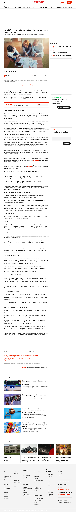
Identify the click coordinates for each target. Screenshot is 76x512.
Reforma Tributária (38, 471)
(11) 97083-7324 (63, 500)
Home (5, 27)
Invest (7, 7)
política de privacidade (29, 510)
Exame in (50, 476)
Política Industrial (38, 493)
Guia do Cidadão (26, 473)
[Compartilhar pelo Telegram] (11, 71)
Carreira (6, 482)
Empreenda (50, 492)
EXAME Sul (36, 476)
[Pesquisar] (7, 2)
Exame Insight (7, 488)
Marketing (16, 473)
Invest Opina (38, 7)
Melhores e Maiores (38, 498)
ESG (5, 486)
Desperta (50, 481)
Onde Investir (68, 7)
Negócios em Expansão (37, 503)
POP (15, 486)
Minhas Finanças (60, 7)
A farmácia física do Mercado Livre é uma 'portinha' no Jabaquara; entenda (62, 51)
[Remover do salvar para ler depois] (18, 71)
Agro (49, 490)
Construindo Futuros (38, 480)
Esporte (15, 475)
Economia (6, 484)
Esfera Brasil (29, 455)
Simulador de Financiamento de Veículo (27, 496)
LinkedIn (60, 473)
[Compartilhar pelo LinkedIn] (9, 71)
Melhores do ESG (38, 500)
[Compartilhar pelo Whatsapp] (4, 71)
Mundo (15, 469)
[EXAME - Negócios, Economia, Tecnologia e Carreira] (38, 2)
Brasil (5, 479)
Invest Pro (45, 7)
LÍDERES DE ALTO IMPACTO (8, 477)
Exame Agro (16, 478)
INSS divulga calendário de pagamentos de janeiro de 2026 (62, 56)
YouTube (60, 471)
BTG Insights (18, 7)
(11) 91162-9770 (63, 484)
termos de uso (13, 510)
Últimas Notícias (7, 474)
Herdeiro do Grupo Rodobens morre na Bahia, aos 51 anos (62, 47)
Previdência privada (22, 363)
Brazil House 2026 (38, 474)
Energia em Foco (38, 482)
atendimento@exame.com (63, 489)
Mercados (52, 7)
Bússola (36, 478)
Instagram (60, 475)
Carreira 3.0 (50, 478)
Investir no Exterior (38, 485)
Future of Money (17, 482)
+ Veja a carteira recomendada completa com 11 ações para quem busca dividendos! (25, 85)
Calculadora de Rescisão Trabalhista (27, 488)
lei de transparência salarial (41, 510)
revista (49, 471)
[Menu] (5, 2)
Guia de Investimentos (28, 7)
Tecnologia (16, 480)
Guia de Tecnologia (27, 475)
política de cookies (20, 510)
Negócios (6, 496)
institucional (7, 510)
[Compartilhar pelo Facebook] (7, 71)
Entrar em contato (62, 482)
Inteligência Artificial (6, 491)
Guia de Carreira (26, 481)
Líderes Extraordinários (37, 488)
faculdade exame (52, 469)
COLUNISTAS (6, 498)
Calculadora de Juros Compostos (27, 491)
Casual (15, 471)
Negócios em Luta (38, 490)
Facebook (60, 478)
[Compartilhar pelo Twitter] (13, 71)
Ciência (15, 484)
